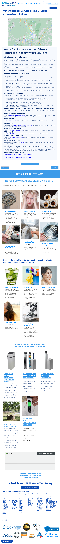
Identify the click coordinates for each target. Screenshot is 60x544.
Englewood (30, 505)
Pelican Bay (39, 497)
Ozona (4, 503)
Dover (20, 497)
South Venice (30, 503)
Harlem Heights (40, 507)
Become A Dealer (6, 519)
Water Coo (48, 496)
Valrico (20, 513)
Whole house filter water (50, 503)
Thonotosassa (22, 513)
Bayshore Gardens (31, 497)
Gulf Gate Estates (31, 496)
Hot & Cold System (49, 497)
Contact (4, 515)
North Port (30, 504)
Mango (20, 503)
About (4, 512)
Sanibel (38, 506)
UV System (48, 499)
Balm (20, 495)
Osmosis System (52, 495)
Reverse (47, 495)
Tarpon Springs (5, 509)
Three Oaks (39, 504)
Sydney (20, 510)
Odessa (20, 504)
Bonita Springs (40, 500)
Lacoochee (14, 499)
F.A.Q (3, 515)
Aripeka (13, 494)
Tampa (20, 511)
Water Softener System (24, 262)
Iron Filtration (48, 510)
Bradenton (30, 499)
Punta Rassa (39, 508)
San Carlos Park (40, 503)
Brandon (21, 496)
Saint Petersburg (6, 507)
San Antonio (14, 504)
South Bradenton (31, 498)
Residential (48, 494)
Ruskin (20, 507)
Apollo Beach (21, 494)
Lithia (20, 501)
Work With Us (5, 517)
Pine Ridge (39, 496)
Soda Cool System (49, 498)
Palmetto (30, 500)
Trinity (20, 512)
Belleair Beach (5, 495)
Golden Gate (39, 498)
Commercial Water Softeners (49, 508)
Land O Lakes (14, 500)
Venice (29, 502)
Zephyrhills (14, 508)
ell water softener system (52, 502)
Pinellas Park (5, 505)
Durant (20, 498)
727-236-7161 (53, 4)
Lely (38, 494)
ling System (52, 496)
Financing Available (6, 516)
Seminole (4, 508)
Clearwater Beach (6, 497)
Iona (38, 510)
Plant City (21, 505)
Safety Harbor (5, 506)
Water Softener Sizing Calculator (7, 521)
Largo (4, 501)
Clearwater (5, 496)
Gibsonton (21, 499)
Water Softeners (49, 500)
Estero (38, 502)
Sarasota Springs (31, 494)
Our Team (4, 513)
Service (47, 509)
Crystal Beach (5, 498)
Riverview (21, 506)
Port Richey (14, 502)
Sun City (21, 509)
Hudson (13, 498)
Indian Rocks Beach (6, 500)
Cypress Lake (39, 509)
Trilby (13, 506)
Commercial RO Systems (51, 505)
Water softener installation (51, 501)
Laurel (29, 501)
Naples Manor (40, 495)
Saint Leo (13, 503)
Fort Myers (39, 505)
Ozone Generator (49, 511)
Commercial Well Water (50, 504)
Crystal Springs (15, 495)
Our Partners (5, 514)
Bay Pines (4, 494)
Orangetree (39, 501)
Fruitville (30, 495)
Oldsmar (4, 502)
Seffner (20, 508)
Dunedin (4, 499)
